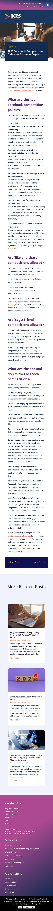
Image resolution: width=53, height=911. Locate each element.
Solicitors (9, 866)
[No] (50, 903)
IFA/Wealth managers (14, 862)
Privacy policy (29, 907)
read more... (14, 658)
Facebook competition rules (24, 91)
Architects (9, 859)
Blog (7, 889)
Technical (12, 46)
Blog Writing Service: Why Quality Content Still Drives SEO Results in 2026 (24, 634)
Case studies (10, 882)
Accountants (10, 852)
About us (9, 878)
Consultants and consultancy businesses (22, 848)
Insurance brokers (13, 845)
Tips (28, 640)
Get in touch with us (25, 548)
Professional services (14, 855)
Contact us (9, 892)
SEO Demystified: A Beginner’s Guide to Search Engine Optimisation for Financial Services (26, 757)
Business (13, 640)
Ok (20, 907)
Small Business (21, 640)
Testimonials (10, 885)
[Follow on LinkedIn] (48, 5)
